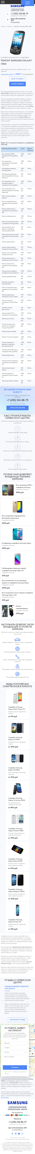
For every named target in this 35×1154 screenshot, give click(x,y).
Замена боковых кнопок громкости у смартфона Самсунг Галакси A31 (8, 326)
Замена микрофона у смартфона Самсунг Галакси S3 (10, 375)
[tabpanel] (17, 58)
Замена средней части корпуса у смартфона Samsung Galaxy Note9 (8, 229)
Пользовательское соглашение (17, 1137)
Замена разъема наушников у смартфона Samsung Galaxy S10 (10, 362)
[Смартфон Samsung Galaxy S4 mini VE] (17, 915)
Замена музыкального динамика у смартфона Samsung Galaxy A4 (8, 344)
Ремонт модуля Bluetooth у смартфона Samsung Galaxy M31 (10, 203)
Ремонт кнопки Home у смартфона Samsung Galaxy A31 (10, 265)
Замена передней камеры (9, 276)
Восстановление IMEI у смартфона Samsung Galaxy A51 (10, 155)
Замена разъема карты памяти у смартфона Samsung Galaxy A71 (10, 236)
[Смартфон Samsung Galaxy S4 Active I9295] (17, 794)
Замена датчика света (8, 318)
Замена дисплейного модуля (10, 381)
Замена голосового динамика (10, 337)
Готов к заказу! (17, 84)
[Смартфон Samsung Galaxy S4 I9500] (17, 733)
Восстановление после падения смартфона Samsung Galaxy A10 (10, 190)
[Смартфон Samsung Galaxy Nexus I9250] (17, 855)
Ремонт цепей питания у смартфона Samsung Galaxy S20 (10, 210)
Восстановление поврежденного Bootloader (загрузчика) (9, 163)
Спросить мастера (17, 408)
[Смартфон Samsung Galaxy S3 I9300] (17, 763)
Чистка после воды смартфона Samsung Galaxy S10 (10, 302)
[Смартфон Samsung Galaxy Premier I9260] (17, 824)
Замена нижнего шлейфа (9, 331)
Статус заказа (27, 3)
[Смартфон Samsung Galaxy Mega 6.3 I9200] (17, 885)
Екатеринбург (17, 1130)
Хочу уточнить (17, 79)
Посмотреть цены (7, 74)
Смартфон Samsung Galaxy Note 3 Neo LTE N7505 (16, 709)
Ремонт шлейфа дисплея (9, 216)
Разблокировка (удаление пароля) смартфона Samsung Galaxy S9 (10, 176)
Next (32, 1000)
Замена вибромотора (8, 355)
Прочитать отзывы (17, 1020)
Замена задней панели (8, 242)
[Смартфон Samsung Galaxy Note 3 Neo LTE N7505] (17, 703)
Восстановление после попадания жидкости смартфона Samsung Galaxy (10, 183)
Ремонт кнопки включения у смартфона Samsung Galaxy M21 (10, 289)
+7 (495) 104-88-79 (19, 14)
